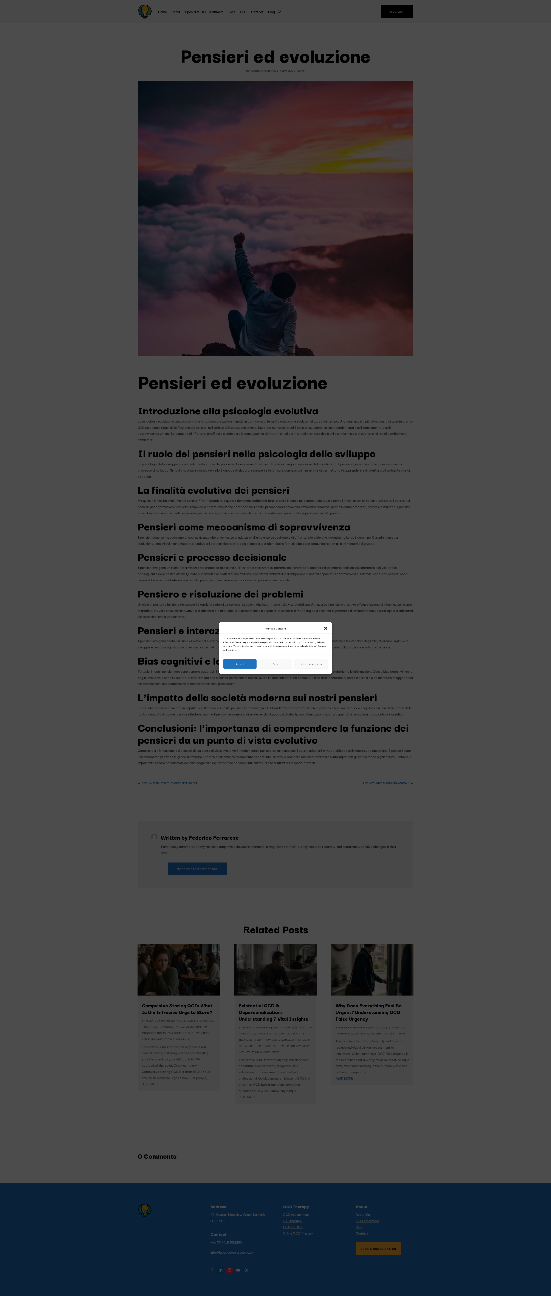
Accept (240, 664)
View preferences (311, 664)
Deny (275, 664)
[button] (325, 628)
